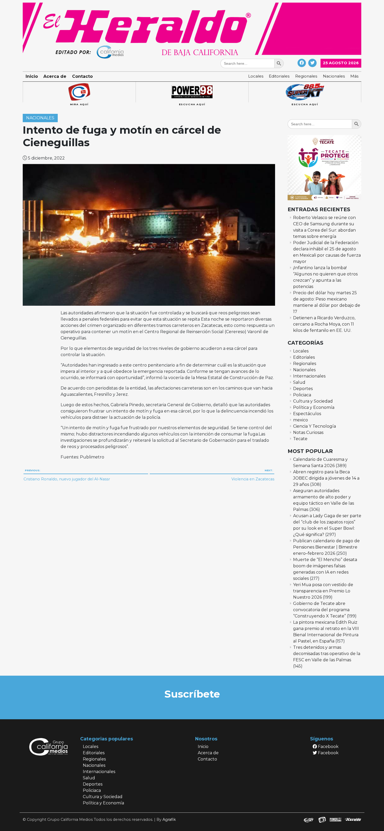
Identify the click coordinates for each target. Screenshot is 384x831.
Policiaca (302, 394)
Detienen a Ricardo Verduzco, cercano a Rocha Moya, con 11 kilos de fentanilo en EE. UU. (324, 324)
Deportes (303, 388)
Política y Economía (313, 407)
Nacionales (334, 76)
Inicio (32, 76)
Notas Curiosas (308, 432)
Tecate (300, 438)
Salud (299, 382)
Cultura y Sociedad (313, 401)
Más (354, 76)
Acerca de (54, 76)
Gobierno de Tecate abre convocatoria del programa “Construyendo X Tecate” (321, 609)
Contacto (82, 76)
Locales (255, 76)
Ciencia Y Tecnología (314, 426)
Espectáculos (307, 413)
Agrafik (169, 819)
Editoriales (279, 76)
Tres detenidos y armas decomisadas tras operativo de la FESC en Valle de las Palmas (326, 653)
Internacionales (309, 376)
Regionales (306, 76)
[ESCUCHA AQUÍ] (192, 92)
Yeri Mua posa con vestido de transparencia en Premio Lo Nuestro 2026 (323, 591)
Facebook (328, 746)
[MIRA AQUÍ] (79, 92)
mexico (300, 419)
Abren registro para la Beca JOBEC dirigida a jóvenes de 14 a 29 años (326, 478)
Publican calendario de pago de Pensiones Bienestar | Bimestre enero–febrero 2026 (326, 547)
